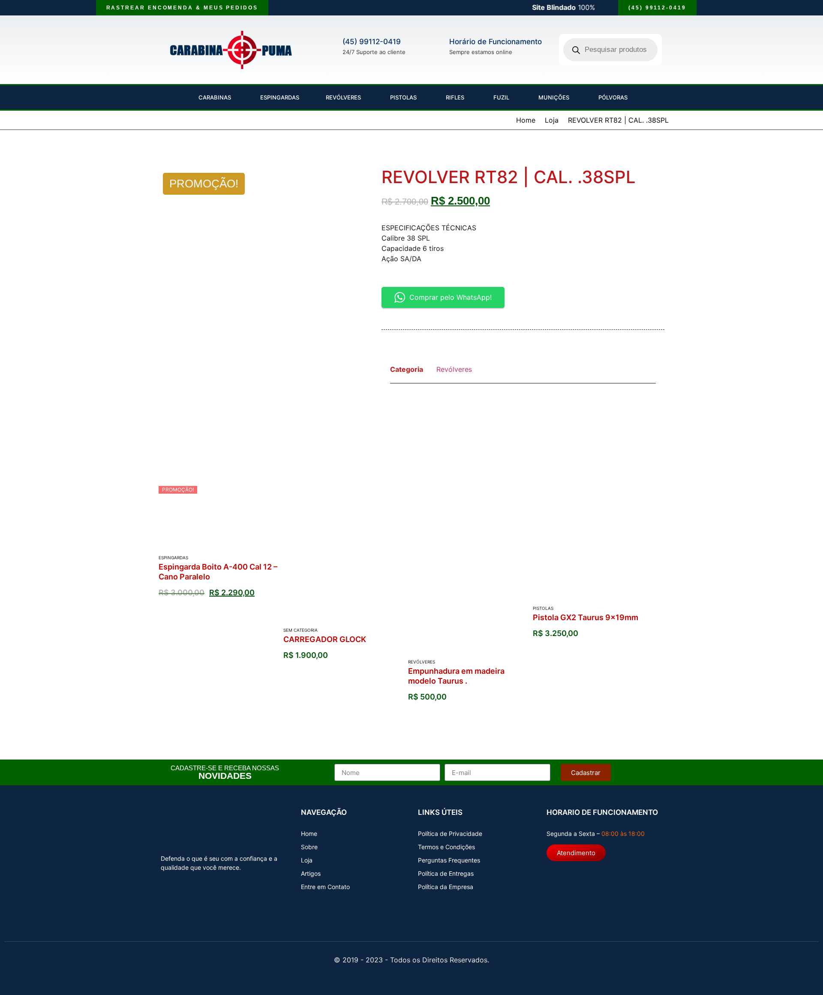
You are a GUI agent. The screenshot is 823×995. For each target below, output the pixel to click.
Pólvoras (612, 97)
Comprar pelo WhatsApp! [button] (450, 297)
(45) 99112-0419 (371, 41)
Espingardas (278, 97)
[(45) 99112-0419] (330, 45)
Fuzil (500, 97)
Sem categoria (300, 630)
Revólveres (343, 97)
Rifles (453, 97)
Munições (552, 97)
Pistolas (402, 97)
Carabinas (213, 97)
